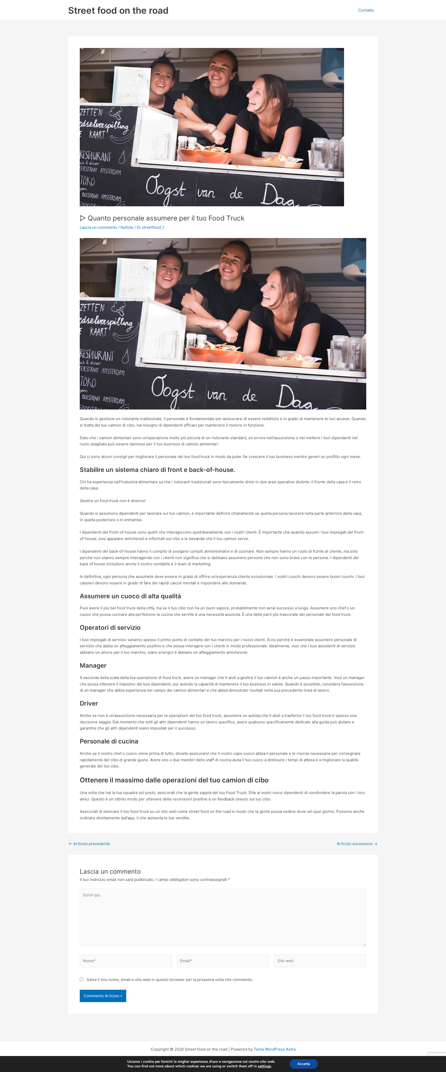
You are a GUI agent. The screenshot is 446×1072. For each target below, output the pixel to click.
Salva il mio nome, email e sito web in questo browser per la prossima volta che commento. (170, 979)
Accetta (303, 1063)
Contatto (366, 10)
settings (264, 1066)
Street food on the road (118, 10)
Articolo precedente (89, 844)
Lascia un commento (98, 227)
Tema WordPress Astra (275, 1049)
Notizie (127, 227)
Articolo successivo (357, 844)
